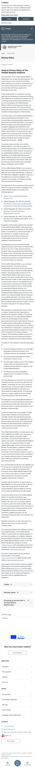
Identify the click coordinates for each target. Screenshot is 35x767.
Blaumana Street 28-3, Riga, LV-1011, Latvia (17, 732)
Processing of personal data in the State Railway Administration (14, 603)
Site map (5, 705)
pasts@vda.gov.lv (9, 729)
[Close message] (31, 28)
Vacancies (5, 667)
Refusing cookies (10, 592)
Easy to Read (6, 710)
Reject (9, 19)
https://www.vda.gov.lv (8, 558)
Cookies (6, 584)
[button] (11, 584)
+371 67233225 (9, 726)
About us (5, 682)
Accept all (26, 19)
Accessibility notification (9, 699)
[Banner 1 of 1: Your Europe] (17, 637)
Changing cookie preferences (11, 715)
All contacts (10, 741)
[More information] (10, 735)
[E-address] (5, 735)
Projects (4, 677)
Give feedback (17, 653)
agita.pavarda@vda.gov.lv (15, 560)
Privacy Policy (6, 694)
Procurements (6, 672)
